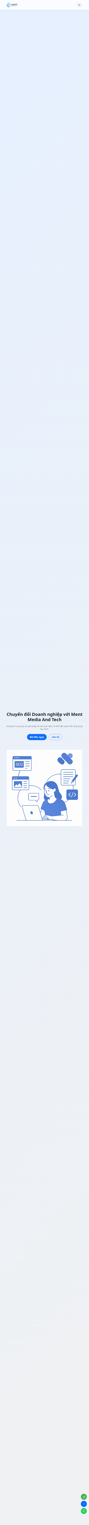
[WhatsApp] (84, 1511)
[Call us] (84, 1497)
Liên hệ (55, 737)
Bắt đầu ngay (37, 737)
